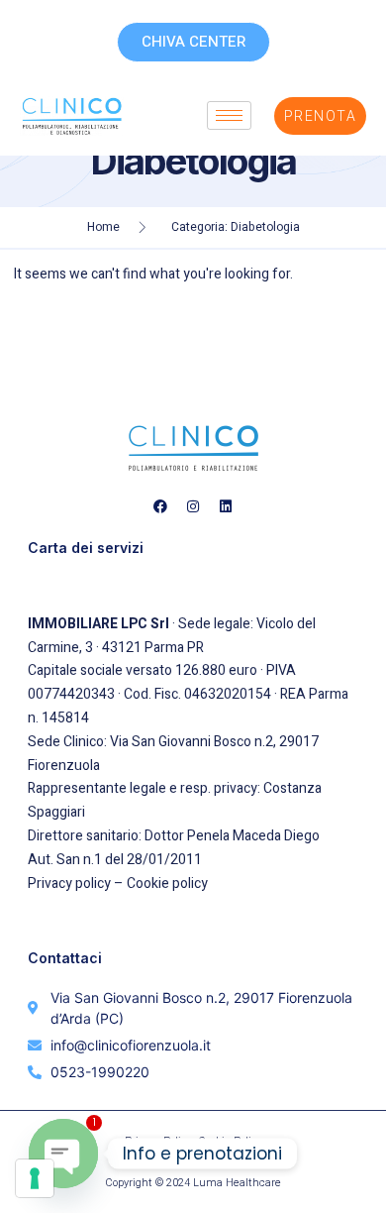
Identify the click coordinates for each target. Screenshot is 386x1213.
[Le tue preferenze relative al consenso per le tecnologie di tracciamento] (34, 1178)
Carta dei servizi (86, 547)
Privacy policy (69, 883)
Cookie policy (167, 883)
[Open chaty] (63, 1153)
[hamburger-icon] (229, 115)
